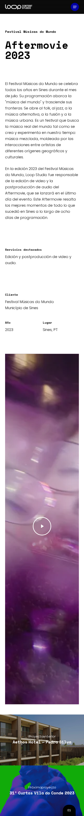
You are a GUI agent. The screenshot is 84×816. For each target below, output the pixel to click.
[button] (75, 7)
